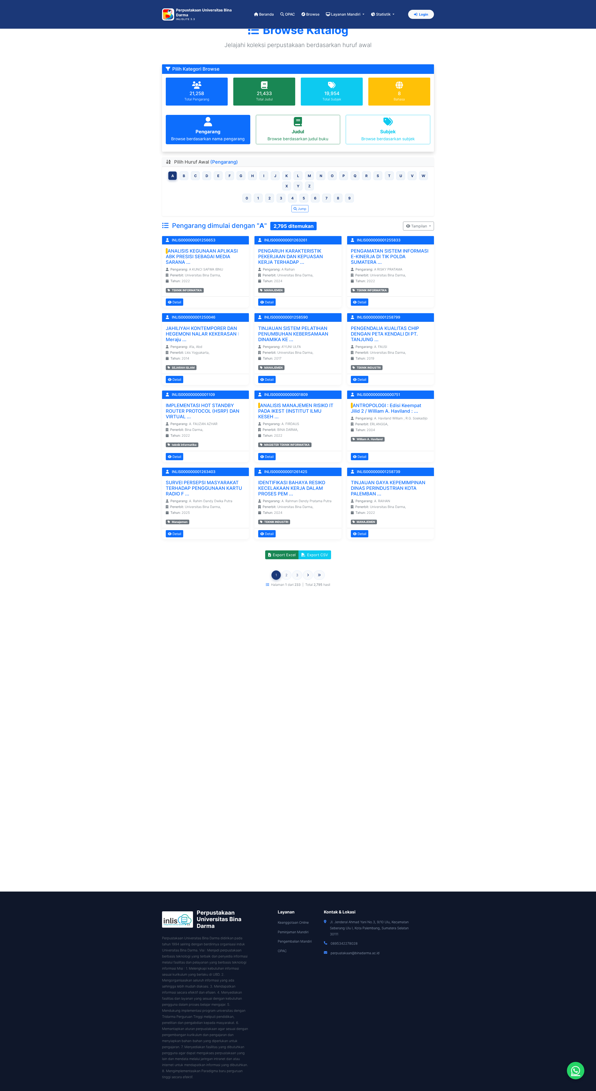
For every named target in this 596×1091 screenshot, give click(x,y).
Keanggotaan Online (293, 922)
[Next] (308, 575)
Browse (312, 14)
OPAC (290, 14)
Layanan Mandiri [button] (346, 14)
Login (423, 14)
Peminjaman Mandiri (293, 932)
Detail (177, 302)
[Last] (319, 575)
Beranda (266, 14)
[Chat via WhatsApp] (575, 1070)
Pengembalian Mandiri (295, 941)
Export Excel (284, 554)
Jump (302, 209)
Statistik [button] (384, 14)
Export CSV (317, 554)
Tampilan (419, 226)
